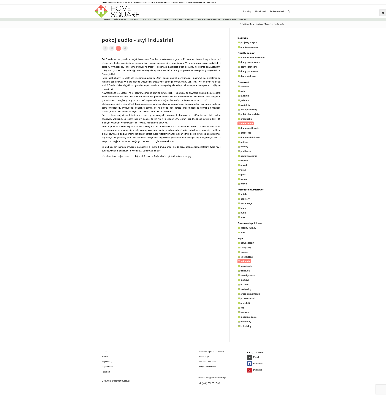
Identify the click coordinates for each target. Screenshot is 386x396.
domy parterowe (249, 71)
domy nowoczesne (250, 62)
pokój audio (246, 123)
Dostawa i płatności (207, 361)
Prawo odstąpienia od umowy (211, 351)
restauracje (246, 203)
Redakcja (106, 371)
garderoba (245, 132)
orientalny (245, 321)
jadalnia (146, 19)
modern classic (248, 316)
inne (242, 217)
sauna (243, 179)
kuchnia (134, 19)
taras (243, 169)
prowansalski (247, 298)
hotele (243, 194)
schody (244, 146)
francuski (245, 270)
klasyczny (245, 247)
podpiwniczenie (248, 155)
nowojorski (246, 266)
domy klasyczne (248, 66)
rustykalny (246, 289)
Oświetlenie (120, 19)
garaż (243, 174)
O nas (104, 351)
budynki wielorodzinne (252, 57)
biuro (166, 19)
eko (242, 307)
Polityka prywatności (207, 366)
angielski (245, 303)
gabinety (245, 198)
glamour (244, 279)
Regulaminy (107, 361)
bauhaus (245, 312)
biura (243, 208)
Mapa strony (107, 366)
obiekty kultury (248, 227)
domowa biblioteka (250, 137)
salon (157, 19)
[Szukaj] (289, 11)
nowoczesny (247, 242)
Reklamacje (203, 356)
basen (243, 183)
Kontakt (105, 356)
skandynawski (247, 275)
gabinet (244, 142)
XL (125, 48)
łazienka (190, 19)
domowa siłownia (249, 128)
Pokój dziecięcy (248, 109)
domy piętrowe (248, 76)
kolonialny (245, 326)
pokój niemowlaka (249, 114)
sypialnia (177, 19)
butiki (243, 212)
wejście (244, 160)
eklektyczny (246, 256)
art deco (244, 284)
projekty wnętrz (248, 42)
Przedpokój (229, 19)
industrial (245, 261)
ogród (107, 19)
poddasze (245, 151)
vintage (244, 252)
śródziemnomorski (250, 293)
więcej (242, 19)
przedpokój (246, 118)
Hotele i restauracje (209, 19)
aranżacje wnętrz (249, 47)
